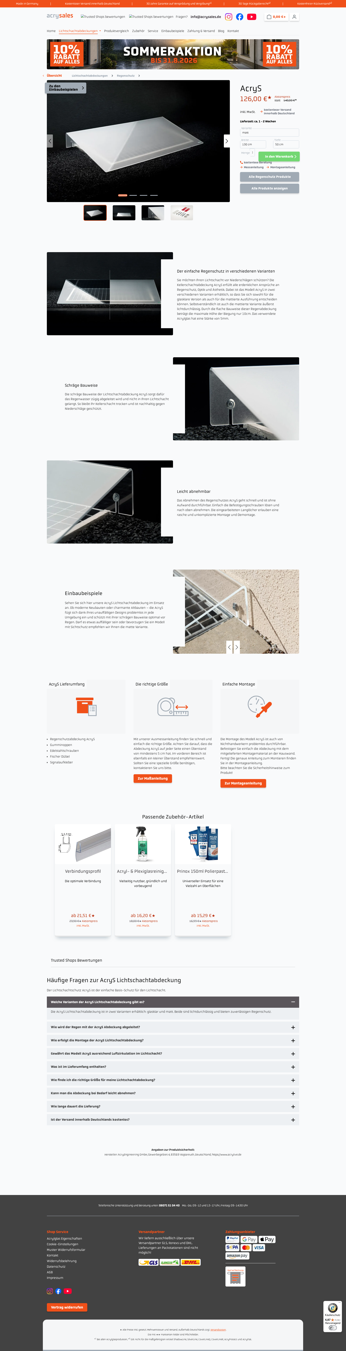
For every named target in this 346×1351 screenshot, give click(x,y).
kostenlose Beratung (258, 162)
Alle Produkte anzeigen (269, 188)
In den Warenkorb (279, 156)
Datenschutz (56, 1266)
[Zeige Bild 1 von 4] (123, 195)
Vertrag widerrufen (67, 1307)
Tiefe (277, 140)
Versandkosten (218, 1329)
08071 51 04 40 (169, 1205)
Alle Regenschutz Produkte (270, 177)
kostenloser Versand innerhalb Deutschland (279, 111)
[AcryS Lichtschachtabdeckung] (138, 141)
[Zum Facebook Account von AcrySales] (239, 16)
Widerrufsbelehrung (61, 1261)
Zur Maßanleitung (153, 778)
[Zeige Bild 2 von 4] (133, 195)
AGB (50, 1272)
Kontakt (52, 1255)
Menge (245, 153)
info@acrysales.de (206, 17)
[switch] (333, 1327)
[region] (138, 150)
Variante (246, 128)
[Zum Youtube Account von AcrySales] (251, 16)
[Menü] (339, 1303)
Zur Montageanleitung (243, 783)
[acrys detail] (236, 612)
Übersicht (54, 75)
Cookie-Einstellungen (62, 1244)
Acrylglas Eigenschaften (64, 1238)
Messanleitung (254, 167)
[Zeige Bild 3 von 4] (143, 195)
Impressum (55, 1278)
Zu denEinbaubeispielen (63, 88)
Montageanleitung (282, 167)
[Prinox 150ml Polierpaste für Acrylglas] (203, 880)
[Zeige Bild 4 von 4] (154, 195)
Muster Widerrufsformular (66, 1250)
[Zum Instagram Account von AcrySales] (228, 16)
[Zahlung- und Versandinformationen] (173, 1262)
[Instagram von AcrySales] (50, 1291)
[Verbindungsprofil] (83, 880)
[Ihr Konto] (294, 17)
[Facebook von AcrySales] (58, 1291)
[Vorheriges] (50, 141)
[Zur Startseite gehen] (60, 16)
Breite (245, 140)
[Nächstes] (227, 141)
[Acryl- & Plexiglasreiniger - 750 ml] (143, 880)
